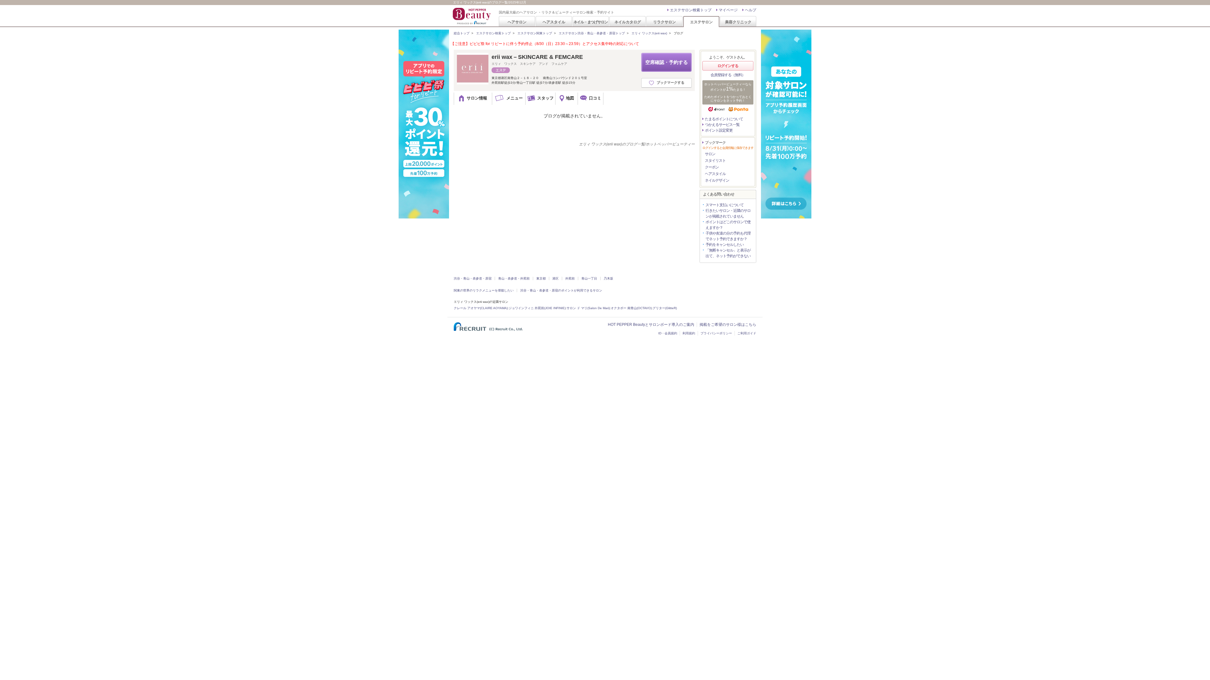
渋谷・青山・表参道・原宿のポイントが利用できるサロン (561, 290)
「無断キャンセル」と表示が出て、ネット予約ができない (728, 253)
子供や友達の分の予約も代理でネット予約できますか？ (728, 236)
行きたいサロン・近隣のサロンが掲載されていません (728, 213)
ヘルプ (750, 10)
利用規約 (689, 333)
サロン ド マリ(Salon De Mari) (588, 308)
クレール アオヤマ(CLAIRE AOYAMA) (481, 308)
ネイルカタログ (627, 22)
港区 (555, 278)
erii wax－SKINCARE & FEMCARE (537, 57)
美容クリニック (738, 22)
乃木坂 (608, 278)
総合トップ (462, 33)
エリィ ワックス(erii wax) (649, 33)
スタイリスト (715, 160)
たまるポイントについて (724, 119)
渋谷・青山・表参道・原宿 (473, 278)
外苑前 (570, 278)
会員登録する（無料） (728, 75)
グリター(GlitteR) (665, 308)
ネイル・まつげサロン (590, 22)
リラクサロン (664, 22)
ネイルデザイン (717, 180)
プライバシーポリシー (716, 333)
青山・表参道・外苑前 (514, 278)
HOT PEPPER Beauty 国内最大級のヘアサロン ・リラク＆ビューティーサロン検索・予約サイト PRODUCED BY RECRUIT (472, 16)
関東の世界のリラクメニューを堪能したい (484, 290)
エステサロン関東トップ (534, 33)
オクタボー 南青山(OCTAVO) (631, 308)
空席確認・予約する (666, 62)
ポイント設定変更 (719, 130)
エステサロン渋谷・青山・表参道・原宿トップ (592, 33)
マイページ (728, 10)
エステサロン (701, 22)
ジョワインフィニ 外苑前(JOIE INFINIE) (537, 308)
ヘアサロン (517, 22)
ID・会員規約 (667, 333)
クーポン (712, 167)
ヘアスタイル (554, 22)
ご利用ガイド (746, 333)
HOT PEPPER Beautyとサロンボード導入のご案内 (651, 324)
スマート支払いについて (725, 205)
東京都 (541, 278)
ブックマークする (670, 82)
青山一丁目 (589, 278)
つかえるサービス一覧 (722, 124)
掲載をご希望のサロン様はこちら (728, 324)
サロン (710, 154)
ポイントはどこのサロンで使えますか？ (728, 225)
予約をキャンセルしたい (725, 244)
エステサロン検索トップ (691, 10)
